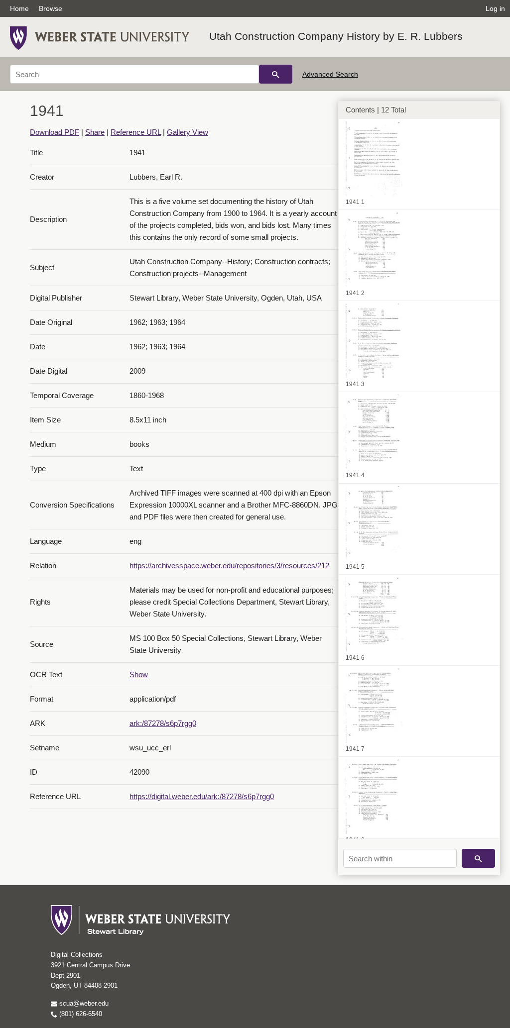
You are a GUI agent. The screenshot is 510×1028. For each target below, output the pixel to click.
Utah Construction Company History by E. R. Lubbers (336, 36)
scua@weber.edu (83, 1003)
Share (95, 132)
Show (138, 674)
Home (19, 8)
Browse (50, 8)
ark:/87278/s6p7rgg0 (162, 723)
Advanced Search (330, 74)
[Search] (275, 74)
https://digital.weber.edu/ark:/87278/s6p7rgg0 (201, 796)
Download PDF (54, 132)
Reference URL (136, 132)
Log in (495, 8)
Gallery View (187, 132)
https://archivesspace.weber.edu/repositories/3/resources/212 (229, 565)
